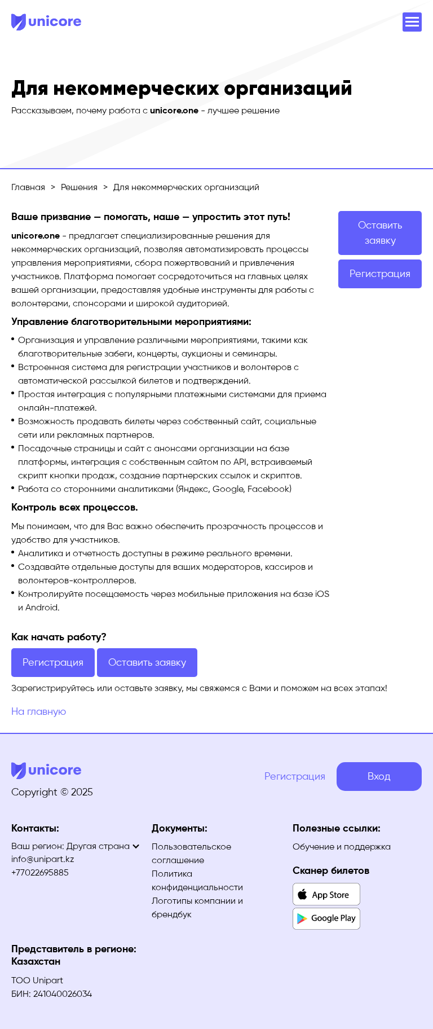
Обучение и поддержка (342, 846)
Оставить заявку (380, 233)
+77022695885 (40, 872)
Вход (379, 776)
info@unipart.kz (42, 859)
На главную (38, 711)
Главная (28, 187)
